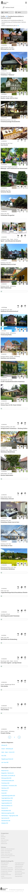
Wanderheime (4, 866)
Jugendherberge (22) (6, 800)
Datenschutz (4, 843)
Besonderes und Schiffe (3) (8, 775)
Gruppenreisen (4, 872)
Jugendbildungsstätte (6, 877)
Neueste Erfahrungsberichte (8, 855)
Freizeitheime (4, 864)
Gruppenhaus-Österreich (7, 869)
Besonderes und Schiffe (7, 867)
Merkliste (3, 836)
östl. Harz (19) (4, 762)
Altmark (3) (4, 745)
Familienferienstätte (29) (7, 780)
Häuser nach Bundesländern (8, 848)
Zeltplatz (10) (4, 823)
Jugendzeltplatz (19, 866)
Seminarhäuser (18, 874)
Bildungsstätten (5, 862)
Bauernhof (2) (4, 770)
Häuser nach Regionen (6, 850)
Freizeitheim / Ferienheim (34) (9, 785)
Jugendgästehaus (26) (7, 798)
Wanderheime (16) (5, 820)
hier (18, 25)
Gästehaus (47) (5, 788)
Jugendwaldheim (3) (6, 803)
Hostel (2, 876)
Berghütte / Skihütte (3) (7, 773)
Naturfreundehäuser (20, 869)
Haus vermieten (5, 840)
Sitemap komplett (5, 857)
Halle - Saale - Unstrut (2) (7, 752)
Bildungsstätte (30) (6, 778)
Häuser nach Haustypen (7, 854)
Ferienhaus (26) (5, 783)
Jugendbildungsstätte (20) (8, 795)
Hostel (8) (3, 793)
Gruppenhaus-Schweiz (6, 871)
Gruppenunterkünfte (6, 874)
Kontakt (3, 838)
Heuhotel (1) (4, 790)
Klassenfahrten (18, 867)
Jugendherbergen (19, 864)
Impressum (4, 841)
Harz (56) (3, 755)
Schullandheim (18, 871)
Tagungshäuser (18, 876)
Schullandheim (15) (6, 810)
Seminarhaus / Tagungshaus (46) (9, 815)
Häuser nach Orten (5, 852)
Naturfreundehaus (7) (6, 805)
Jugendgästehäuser (20, 862)
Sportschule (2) (5, 818)
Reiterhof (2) (4, 808)
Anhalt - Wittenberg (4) (7, 748)
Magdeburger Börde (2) (7, 759)
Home (2, 835)
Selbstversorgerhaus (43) (7, 813)
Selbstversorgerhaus (20, 872)
